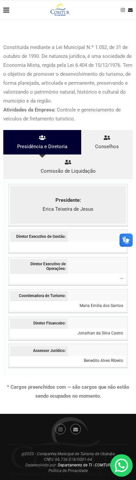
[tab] (42, 142)
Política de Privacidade (68, 470)
